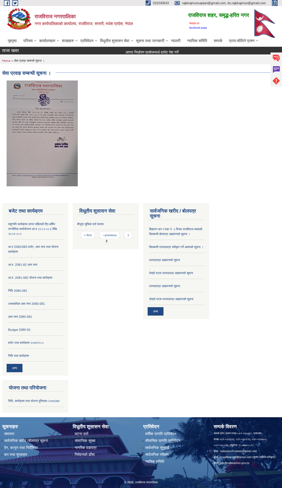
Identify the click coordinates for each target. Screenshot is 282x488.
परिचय (28, 41)
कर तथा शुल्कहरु (15, 454)
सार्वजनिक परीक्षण (157, 454)
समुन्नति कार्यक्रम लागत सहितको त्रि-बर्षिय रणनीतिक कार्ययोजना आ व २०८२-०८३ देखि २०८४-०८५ (32, 229)
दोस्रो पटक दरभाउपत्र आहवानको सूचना (171, 299)
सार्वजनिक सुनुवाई (157, 448)
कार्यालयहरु (47, 41)
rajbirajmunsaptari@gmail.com (238, 451)
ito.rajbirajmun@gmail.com (235, 457)
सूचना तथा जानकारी (150, 41)
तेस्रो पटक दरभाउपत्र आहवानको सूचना (171, 273)
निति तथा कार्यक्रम (18, 355)
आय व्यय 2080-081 (20, 316)
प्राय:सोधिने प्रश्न (241, 41)
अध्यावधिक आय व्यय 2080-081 (26, 303)
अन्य (14, 368)
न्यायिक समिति (197, 41)
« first (88, 235)
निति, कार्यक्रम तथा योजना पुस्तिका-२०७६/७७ (33, 401)
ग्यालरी (175, 41)
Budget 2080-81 (19, 329)
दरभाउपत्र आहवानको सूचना (164, 260)
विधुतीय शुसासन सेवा (114, 41)
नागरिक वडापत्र (85, 448)
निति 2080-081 (17, 290)
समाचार (9, 434)
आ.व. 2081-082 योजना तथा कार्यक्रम (30, 277)
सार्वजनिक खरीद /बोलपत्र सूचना (26, 441)
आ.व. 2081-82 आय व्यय (22, 264)
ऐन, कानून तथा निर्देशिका (21, 448)
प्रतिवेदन (86, 41)
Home (6, 60)
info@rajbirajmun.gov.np (234, 463)
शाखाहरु (68, 41)
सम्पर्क (218, 41)
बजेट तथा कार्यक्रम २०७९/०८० (26, 342)
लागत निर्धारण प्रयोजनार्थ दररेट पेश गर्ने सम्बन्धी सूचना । (145, 52)
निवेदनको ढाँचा (85, 454)
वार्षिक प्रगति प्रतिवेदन (160, 434)
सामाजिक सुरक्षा (85, 441)
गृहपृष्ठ (12, 41)
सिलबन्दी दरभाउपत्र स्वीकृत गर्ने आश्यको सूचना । (176, 247)
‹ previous (110, 235)
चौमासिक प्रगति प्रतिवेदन (162, 441)
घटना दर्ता (81, 434)
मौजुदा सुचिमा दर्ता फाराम (90, 224)
